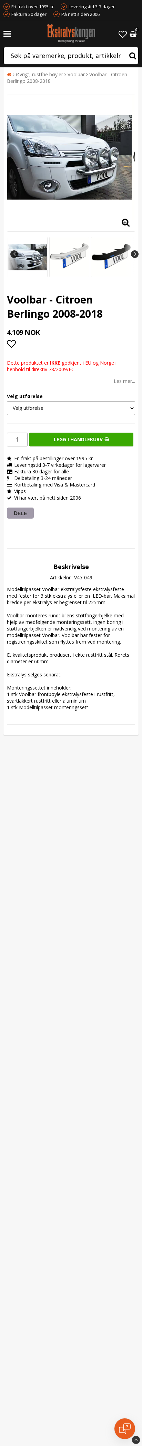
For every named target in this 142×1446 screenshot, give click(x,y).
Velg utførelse (25, 396)
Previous (14, 254)
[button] (123, 34)
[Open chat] (124, 1428)
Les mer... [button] (124, 381)
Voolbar (76, 74)
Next (135, 254)
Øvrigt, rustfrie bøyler (39, 74)
